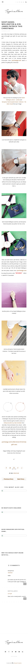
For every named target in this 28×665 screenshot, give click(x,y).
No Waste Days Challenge (11, 508)
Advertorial (16, 473)
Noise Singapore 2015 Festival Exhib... (13, 530)
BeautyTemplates (18, 663)
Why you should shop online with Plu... (12, 554)
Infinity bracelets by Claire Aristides (12, 423)
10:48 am (10, 572)
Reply (25, 583)
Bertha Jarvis (13, 591)
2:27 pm (10, 593)
